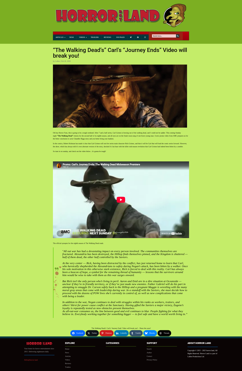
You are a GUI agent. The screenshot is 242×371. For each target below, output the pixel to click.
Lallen (57, 61)
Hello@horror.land (31, 360)
